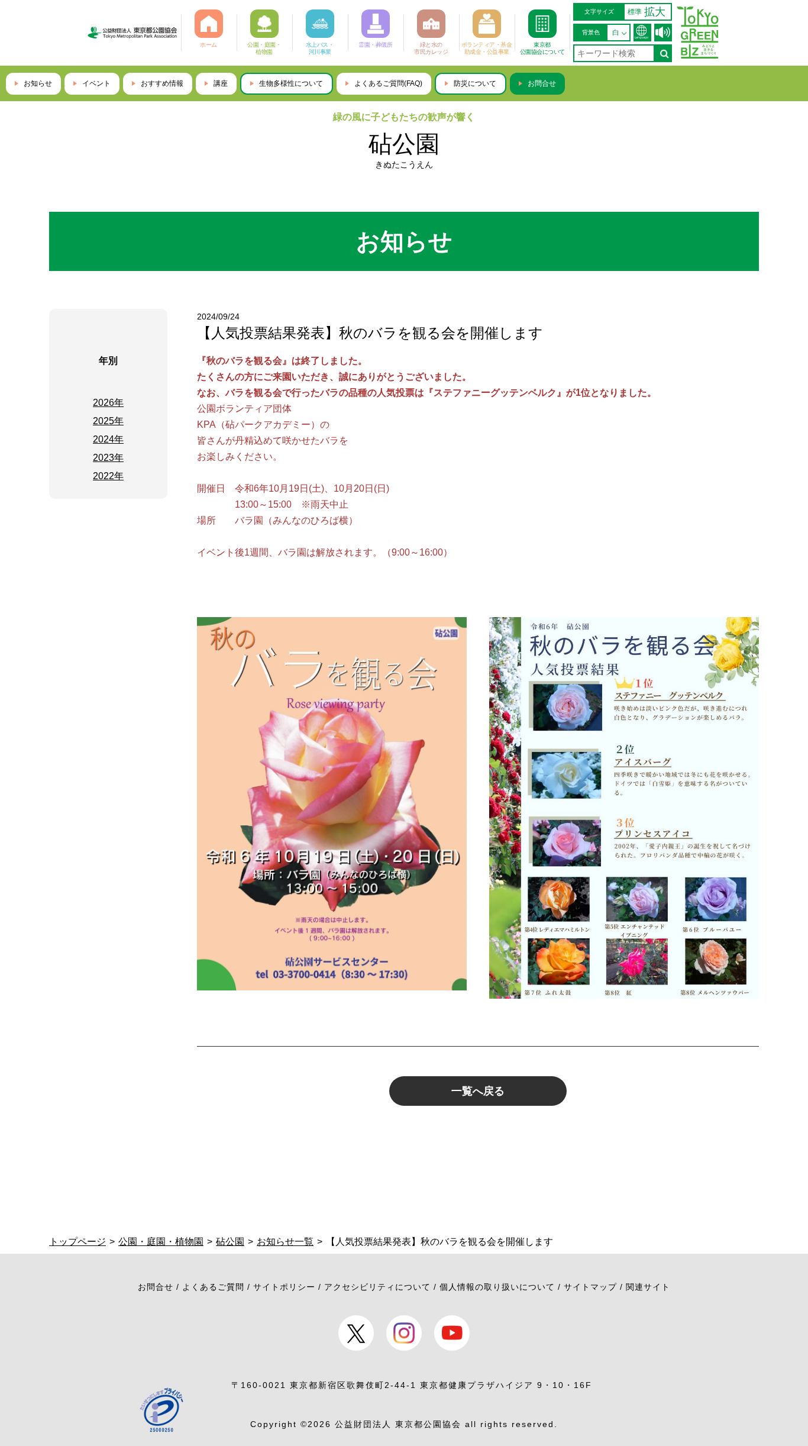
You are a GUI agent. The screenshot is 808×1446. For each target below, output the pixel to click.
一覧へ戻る (478, 1091)
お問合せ (542, 83)
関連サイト (648, 1287)
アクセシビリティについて (377, 1287)
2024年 (108, 439)
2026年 (108, 403)
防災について (475, 83)
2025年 (108, 421)
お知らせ (38, 83)
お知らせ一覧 (285, 1242)
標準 (635, 12)
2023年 (108, 458)
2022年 (108, 476)
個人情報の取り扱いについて (497, 1287)
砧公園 (404, 144)
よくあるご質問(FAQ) (388, 83)
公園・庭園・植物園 (160, 1242)
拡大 (654, 12)
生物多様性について (291, 83)
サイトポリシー (284, 1287)
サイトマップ (590, 1287)
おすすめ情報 (162, 83)
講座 (221, 83)
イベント (96, 83)
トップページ (77, 1242)
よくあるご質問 (213, 1287)
